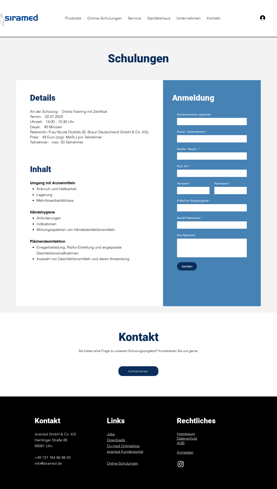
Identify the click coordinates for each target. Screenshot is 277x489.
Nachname (222, 183)
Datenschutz (187, 438)
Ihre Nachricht (186, 235)
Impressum (186, 433)
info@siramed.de (48, 463)
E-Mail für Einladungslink (193, 200)
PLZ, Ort (183, 166)
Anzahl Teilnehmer (189, 218)
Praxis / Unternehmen (192, 131)
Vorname (183, 183)
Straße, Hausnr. (188, 149)
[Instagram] (191, 464)
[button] (73, 18)
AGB (181, 443)
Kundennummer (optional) (194, 114)
